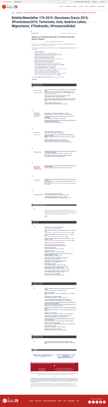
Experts (74, 6)
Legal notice (38, 400)
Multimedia (92, 6)
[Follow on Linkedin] (100, 402)
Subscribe (94, 1)
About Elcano (101, 6)
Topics (60, 6)
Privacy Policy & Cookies (49, 400)
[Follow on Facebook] (89, 402)
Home (13, 12)
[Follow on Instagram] (97, 402)
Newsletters (19, 12)
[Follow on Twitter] (93, 402)
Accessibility (71, 400)
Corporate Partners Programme (82, 1)
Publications (68, 6)
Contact (31, 400)
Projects (81, 6)
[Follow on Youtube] (104, 402)
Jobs (77, 400)
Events (86, 6)
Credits (60, 400)
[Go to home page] (11, 6)
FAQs (64, 400)
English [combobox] (102, 1)
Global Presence (17, 1)
